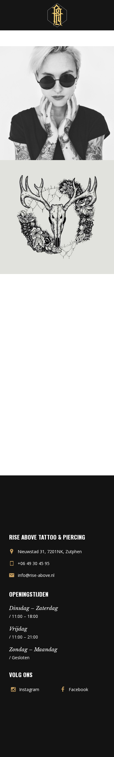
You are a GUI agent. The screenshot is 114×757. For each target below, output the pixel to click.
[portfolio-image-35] (57, 102)
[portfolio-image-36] (57, 216)
